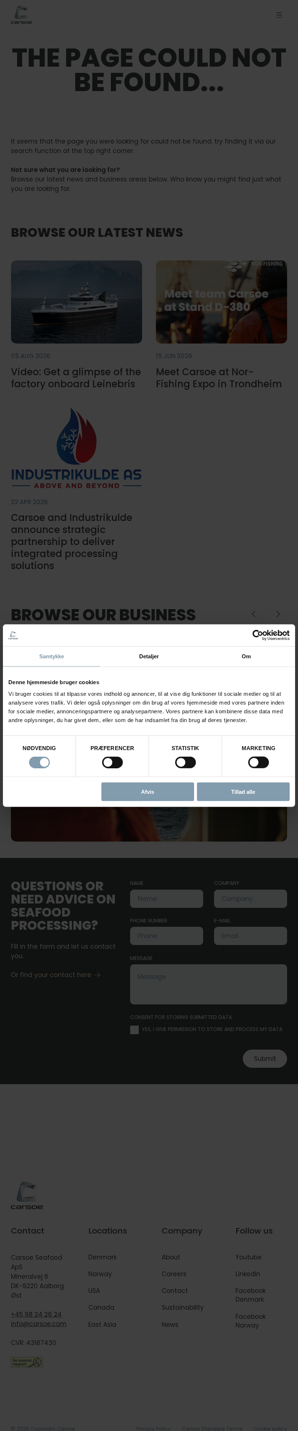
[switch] (106, 761)
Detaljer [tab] (149, 656)
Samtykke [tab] (51, 656)
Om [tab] (246, 656)
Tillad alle (243, 791)
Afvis (147, 791)
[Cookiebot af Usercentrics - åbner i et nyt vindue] (258, 635)
